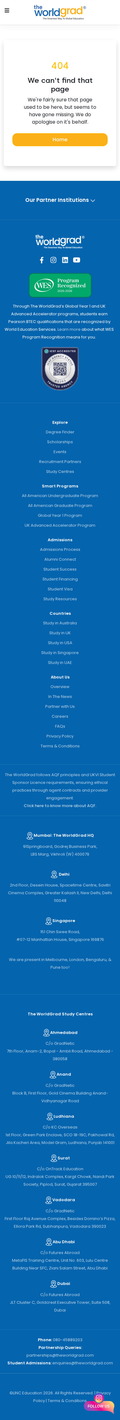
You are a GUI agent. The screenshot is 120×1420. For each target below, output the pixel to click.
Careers (60, 716)
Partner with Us (60, 706)
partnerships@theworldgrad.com (60, 1355)
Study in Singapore (60, 653)
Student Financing (60, 579)
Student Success (60, 569)
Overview (60, 687)
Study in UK (60, 633)
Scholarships (60, 442)
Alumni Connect (60, 559)
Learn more (69, 329)
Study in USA (60, 643)
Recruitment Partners (60, 462)
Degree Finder (60, 432)
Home (60, 139)
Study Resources (60, 599)
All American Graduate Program (60, 505)
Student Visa (60, 589)
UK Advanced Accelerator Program (60, 525)
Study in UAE (60, 662)
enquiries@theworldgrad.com (82, 1363)
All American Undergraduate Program (60, 496)
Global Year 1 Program (60, 515)
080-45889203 (67, 1340)
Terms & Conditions (60, 746)
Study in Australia (60, 623)
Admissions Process (60, 549)
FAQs (60, 726)
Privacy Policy (60, 736)
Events (60, 452)
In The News (60, 696)
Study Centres (60, 471)
